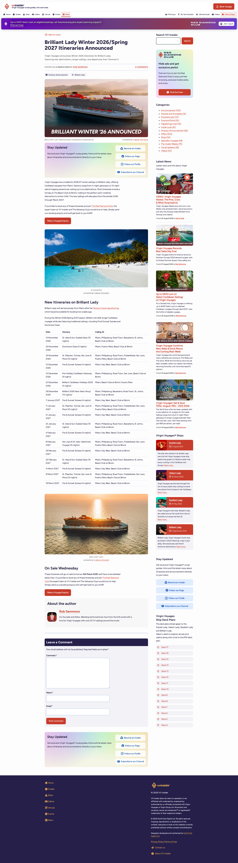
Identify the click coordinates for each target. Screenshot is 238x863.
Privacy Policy (157, 841)
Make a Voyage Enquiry (58, 221)
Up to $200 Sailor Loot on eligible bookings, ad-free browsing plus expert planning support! (56, 23)
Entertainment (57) (170, 117)
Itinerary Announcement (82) (174, 130)
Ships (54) (165, 137)
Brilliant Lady (80, 75)
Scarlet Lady (175, 443)
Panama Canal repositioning (106, 308)
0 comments (141, 67)
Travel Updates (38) (170, 147)
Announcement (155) (171, 110)
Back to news (54, 34)
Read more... (169, 465)
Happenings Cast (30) (171, 124)
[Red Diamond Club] (203, 24)
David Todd (180, 218)
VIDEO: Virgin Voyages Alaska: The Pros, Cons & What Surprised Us (168, 199)
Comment (51, 655)
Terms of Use (171, 841)
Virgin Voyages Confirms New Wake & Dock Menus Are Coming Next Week (169, 348)
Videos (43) (166, 151)
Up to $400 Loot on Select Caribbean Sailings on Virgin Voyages (169, 297)
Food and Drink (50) (170, 120)
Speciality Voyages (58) (171, 140)
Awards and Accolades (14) (173, 114)
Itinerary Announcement (58, 75)
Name (49, 692)
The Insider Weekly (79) (171, 144)
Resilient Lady (175, 500)
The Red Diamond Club (102, 206)
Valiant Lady (175, 473)
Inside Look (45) (168, 127)
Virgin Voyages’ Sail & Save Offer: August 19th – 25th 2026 (172, 404)
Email (49, 706)
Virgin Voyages (140, 140)
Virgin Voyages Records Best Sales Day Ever (169, 250)
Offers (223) (166, 134)
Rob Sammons (80, 67)
